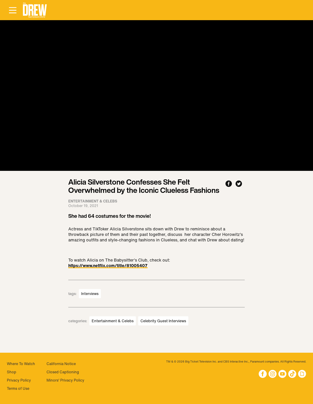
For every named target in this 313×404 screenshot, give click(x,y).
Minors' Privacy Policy (65, 380)
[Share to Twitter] (238, 184)
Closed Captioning (63, 372)
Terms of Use (18, 388)
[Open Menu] (12, 10)
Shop (11, 372)
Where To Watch (21, 363)
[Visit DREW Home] (35, 10)
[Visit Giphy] (302, 374)
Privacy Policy (19, 380)
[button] (35, 10)
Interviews (90, 293)
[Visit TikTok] (292, 374)
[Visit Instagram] (273, 374)
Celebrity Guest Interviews (163, 321)
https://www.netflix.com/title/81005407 (108, 266)
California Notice (61, 363)
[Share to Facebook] (228, 184)
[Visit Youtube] (282, 374)
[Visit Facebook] (263, 374)
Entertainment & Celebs (113, 321)
